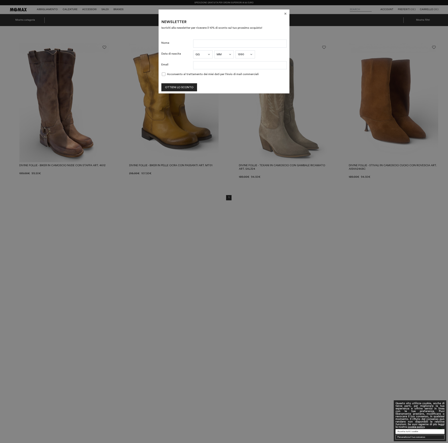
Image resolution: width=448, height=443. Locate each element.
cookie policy (416, 427)
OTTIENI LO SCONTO (179, 87)
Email (164, 64)
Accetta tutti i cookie (407, 431)
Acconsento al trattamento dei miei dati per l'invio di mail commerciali (213, 74)
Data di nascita (171, 53)
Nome (165, 42)
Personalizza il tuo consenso (411, 437)
